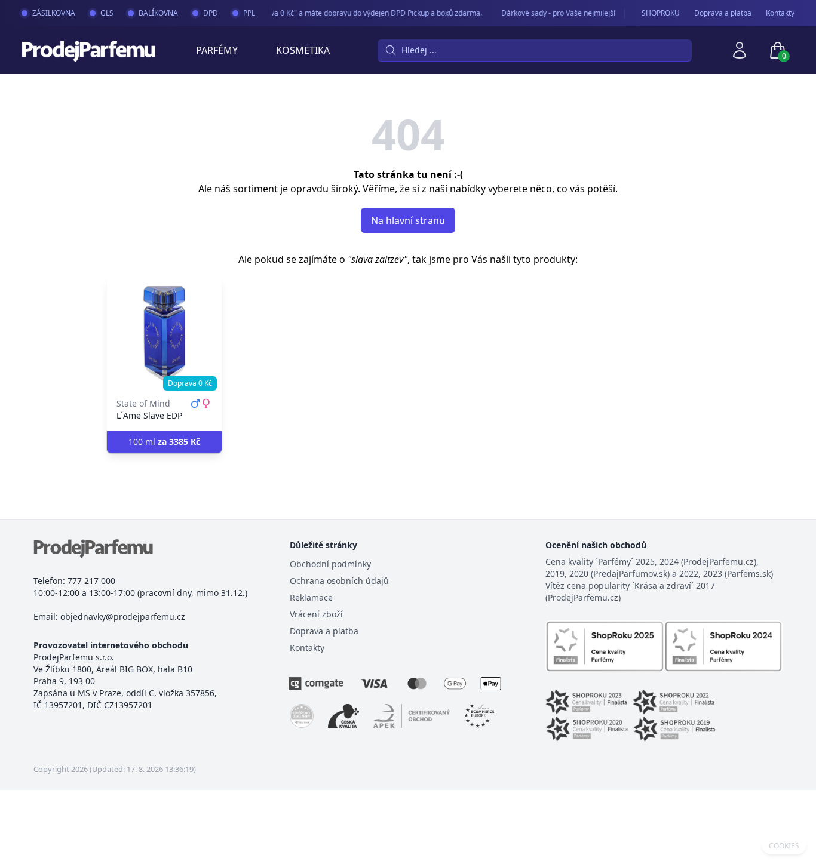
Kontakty (780, 13)
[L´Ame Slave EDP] (164, 333)
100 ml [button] (164, 441)
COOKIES (784, 846)
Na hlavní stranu (408, 220)
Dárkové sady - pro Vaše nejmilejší (553, 13)
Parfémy (217, 50)
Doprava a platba (722, 13)
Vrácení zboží (316, 614)
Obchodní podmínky (330, 564)
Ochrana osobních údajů (339, 580)
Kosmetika (303, 50)
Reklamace (311, 597)
